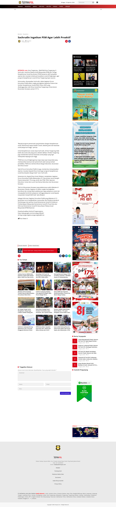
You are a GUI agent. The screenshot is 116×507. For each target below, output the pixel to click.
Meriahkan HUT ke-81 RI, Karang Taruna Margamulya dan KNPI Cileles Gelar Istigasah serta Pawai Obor (43, 275)
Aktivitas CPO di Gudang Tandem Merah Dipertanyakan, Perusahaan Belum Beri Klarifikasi (26, 293)
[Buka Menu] (97, 2)
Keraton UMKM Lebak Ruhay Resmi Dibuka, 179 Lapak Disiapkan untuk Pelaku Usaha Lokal (62, 311)
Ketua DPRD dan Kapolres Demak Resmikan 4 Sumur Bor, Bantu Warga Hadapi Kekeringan (62, 293)
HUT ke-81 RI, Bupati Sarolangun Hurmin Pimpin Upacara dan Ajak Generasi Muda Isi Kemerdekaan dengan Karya (87, 352)
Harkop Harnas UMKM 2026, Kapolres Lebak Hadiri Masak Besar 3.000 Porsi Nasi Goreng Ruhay (26, 275)
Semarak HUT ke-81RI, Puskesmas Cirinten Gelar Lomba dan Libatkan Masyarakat (87, 358)
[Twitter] (63, 256)
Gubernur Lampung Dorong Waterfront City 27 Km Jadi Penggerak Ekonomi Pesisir (25, 328)
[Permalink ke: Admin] (19, 41)
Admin (22, 40)
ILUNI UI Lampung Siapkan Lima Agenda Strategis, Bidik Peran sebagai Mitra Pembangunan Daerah (43, 293)
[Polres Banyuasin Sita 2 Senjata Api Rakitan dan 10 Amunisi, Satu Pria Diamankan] (91, 62)
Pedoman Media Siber (58, 474)
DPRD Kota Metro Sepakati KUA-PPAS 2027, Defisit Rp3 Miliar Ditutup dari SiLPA (43, 328)
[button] (93, 2)
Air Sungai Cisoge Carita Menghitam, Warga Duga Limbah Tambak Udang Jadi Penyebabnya (25, 311)
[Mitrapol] (26, 2)
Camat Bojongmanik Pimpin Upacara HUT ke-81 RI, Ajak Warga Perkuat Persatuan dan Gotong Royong (88, 340)
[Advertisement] (10, 31)
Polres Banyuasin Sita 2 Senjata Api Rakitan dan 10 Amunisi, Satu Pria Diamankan (91, 69)
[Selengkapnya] (96, 56)
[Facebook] (60, 256)
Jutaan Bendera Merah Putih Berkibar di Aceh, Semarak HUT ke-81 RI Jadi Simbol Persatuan (87, 364)
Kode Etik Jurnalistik (58, 480)
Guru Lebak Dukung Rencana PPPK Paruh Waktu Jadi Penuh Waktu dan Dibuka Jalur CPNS (62, 328)
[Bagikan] (69, 41)
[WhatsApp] (69, 256)
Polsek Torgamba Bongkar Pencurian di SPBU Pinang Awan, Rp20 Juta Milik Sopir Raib (91, 83)
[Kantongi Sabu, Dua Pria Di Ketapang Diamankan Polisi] (79, 76)
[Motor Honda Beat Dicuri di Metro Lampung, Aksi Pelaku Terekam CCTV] (79, 62)
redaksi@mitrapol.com (60, 464)
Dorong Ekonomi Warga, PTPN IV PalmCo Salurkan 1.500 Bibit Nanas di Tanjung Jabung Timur (62, 275)
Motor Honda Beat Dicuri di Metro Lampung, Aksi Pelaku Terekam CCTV (79, 69)
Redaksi (58, 468)
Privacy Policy (58, 484)
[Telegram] (66, 256)
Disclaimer (58, 477)
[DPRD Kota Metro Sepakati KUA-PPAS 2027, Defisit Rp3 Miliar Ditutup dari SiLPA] (44, 320)
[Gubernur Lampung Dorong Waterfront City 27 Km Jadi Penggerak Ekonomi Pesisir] (26, 320)
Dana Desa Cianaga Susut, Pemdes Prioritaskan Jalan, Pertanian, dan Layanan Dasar (44, 311)
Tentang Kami (58, 471)
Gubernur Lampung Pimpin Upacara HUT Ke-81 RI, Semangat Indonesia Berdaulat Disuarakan (88, 346)
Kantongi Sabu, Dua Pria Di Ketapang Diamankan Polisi (79, 83)
